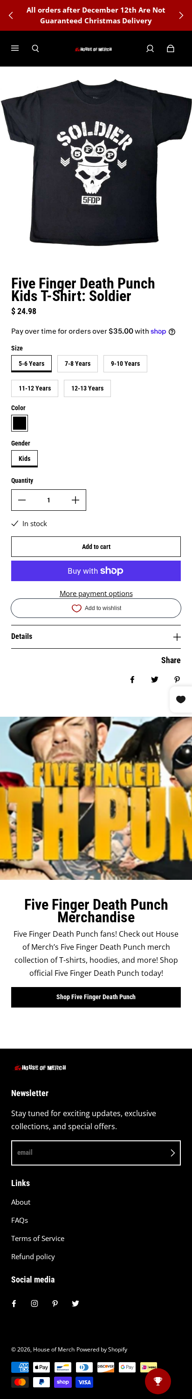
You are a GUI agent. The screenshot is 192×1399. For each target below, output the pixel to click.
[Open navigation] (21, 48)
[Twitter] (75, 1303)
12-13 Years (87, 388)
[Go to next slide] (181, 15)
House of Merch (54, 1349)
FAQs (19, 1220)
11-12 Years (35, 388)
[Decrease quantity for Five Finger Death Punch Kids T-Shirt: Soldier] (22, 500)
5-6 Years (31, 363)
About (20, 1202)
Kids (24, 458)
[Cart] (170, 48)
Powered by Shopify (101, 1349)
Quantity (22, 480)
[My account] (150, 48)
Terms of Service (37, 1238)
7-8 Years (77, 363)
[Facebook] (14, 1303)
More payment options (96, 593)
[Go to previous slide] (11, 15)
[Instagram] (34, 1303)
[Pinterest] (55, 1303)
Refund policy (33, 1257)
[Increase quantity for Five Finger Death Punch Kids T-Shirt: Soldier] (75, 500)
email (25, 1152)
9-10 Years (125, 363)
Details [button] (21, 636)
